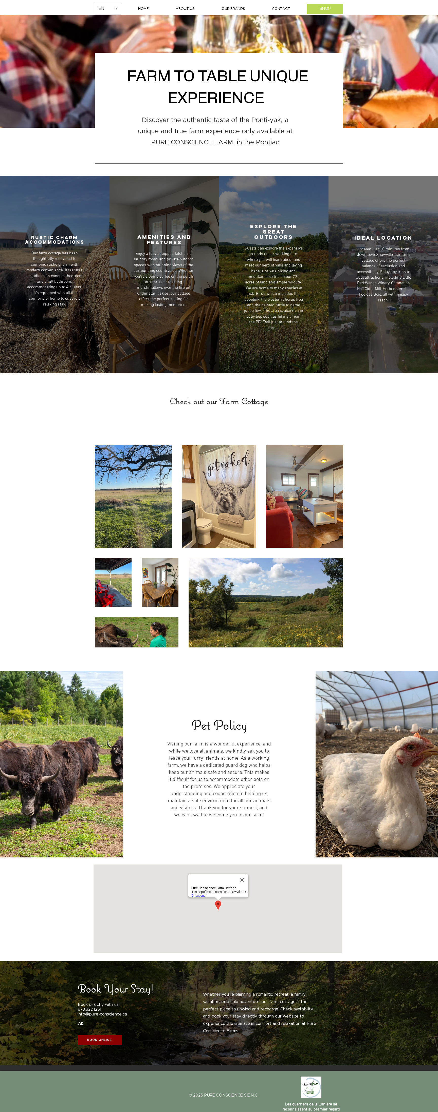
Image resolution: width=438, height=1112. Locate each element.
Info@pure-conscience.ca (102, 1014)
